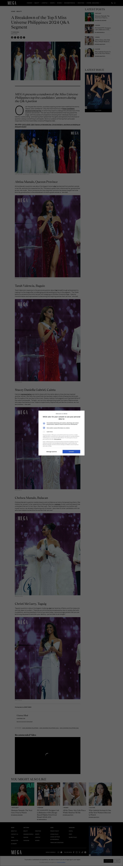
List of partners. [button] (57, 439)
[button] (61, 432)
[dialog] (61, 433)
